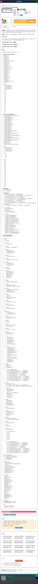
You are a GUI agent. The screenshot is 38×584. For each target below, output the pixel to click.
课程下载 (14, 26)
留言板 (24, 9)
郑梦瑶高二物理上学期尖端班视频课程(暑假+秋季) (11, 542)
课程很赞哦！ (19, 560)
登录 (21, 9)
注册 (18, 9)
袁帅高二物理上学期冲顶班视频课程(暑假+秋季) (21, 542)
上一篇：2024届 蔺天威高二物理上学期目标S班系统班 (10, 563)
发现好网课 (19, 1)
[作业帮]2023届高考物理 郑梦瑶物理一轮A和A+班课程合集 (23, 547)
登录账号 (21, 527)
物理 (9, 5)
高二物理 (12, 5)
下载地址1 (6, 514)
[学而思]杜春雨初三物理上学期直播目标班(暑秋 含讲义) (11, 547)
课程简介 (5, 26)
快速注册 (17, 527)
